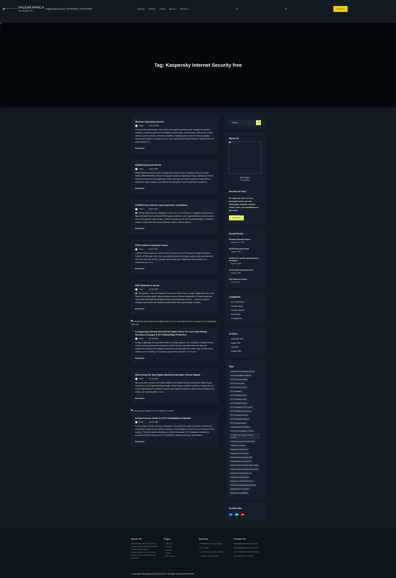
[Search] (258, 122)
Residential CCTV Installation (239, 489)
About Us (169, 544)
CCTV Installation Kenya (238, 399)
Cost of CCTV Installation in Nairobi (241, 431)
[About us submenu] (176, 8)
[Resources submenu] (188, 8)
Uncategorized (236, 318)
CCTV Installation (236, 391)
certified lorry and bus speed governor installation (161, 205)
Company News (237, 306)
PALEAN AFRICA (31, 7)
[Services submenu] (144, 8)
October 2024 (236, 351)
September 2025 (237, 339)
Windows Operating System (149, 122)
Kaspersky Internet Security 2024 (241, 457)
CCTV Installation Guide (238, 395)
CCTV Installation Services (239, 415)
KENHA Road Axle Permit (148, 165)
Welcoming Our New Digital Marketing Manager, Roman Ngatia (167, 375)
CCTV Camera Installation (239, 379)
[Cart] (286, 9)
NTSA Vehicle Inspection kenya (151, 245)
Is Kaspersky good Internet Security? (242, 441)
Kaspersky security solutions (239, 477)
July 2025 (234, 347)
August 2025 (235, 343)
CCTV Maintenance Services (239, 419)
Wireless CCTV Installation (239, 493)
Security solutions (238, 310)
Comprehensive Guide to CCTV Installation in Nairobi (163, 418)
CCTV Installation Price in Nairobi (241, 407)
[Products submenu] (156, 8)
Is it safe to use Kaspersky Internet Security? (241, 436)
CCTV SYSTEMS (237, 302)
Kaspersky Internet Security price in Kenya (244, 469)
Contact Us (340, 9)
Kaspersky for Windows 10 (239, 449)
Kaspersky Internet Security (239, 453)
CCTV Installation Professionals (240, 411)
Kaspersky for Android (237, 445)
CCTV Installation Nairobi (238, 403)
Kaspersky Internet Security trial (240, 473)
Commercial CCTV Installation (240, 427)
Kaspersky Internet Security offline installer (244, 465)
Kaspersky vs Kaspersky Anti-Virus (241, 481)
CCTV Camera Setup (237, 383)
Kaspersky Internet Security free (240, 461)
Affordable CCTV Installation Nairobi (242, 371)
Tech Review (236, 314)
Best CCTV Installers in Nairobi (240, 375)
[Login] (237, 9)
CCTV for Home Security (238, 387)
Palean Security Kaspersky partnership (243, 485)
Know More (139, 148)
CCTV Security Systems (238, 423)
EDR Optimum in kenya (147, 285)
